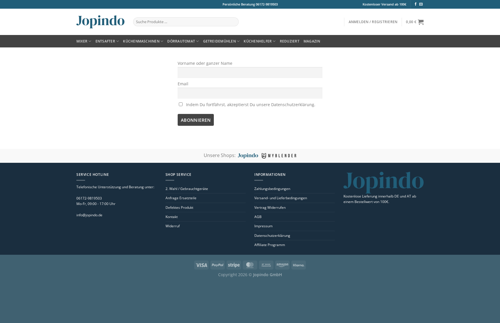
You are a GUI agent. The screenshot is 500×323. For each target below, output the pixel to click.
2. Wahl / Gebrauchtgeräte (187, 188)
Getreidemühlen (219, 41)
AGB (258, 216)
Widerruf (173, 226)
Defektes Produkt (179, 207)
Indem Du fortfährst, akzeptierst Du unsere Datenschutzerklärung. (250, 104)
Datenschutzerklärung (272, 235)
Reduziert (289, 41)
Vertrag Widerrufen (270, 207)
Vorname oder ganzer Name (205, 63)
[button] (373, 21)
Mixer (81, 41)
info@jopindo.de (89, 215)
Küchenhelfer (258, 41)
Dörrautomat (181, 41)
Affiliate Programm (269, 244)
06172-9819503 (266, 4)
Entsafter (105, 41)
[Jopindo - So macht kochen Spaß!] (100, 21)
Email (183, 83)
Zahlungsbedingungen (272, 188)
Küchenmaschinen (141, 41)
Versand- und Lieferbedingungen (280, 197)
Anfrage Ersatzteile (181, 197)
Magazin (312, 41)
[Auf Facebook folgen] (415, 4)
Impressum (263, 226)
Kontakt (172, 216)
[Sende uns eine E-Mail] (420, 4)
